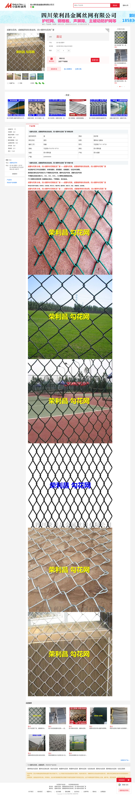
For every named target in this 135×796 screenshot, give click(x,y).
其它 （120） (12, 151)
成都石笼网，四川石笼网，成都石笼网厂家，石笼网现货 (43, 118)
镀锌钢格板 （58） (13, 140)
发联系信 (54, 69)
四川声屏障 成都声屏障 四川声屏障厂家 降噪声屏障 (21, 118)
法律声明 (85, 792)
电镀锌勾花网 (63, 769)
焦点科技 (70, 794)
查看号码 (95, 60)
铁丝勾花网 (54, 769)
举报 (21, 83)
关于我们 (30, 792)
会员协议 (76, 792)
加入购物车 (68, 69)
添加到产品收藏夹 (12, 182)
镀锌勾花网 (82, 769)
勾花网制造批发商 (73, 784)
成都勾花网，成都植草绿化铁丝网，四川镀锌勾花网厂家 (70, 786)
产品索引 (9, 180)
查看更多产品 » (125, 760)
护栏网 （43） (12, 146)
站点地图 (58, 792)
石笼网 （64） (12, 132)
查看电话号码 (13, 163)
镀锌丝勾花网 (100, 769)
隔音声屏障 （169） (13, 135)
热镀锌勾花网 (73, 769)
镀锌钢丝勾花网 (111, 769)
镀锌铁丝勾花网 (32, 769)
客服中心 (49, 792)
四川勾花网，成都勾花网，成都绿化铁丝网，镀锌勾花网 (64, 118)
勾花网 (54, 24)
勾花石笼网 (121, 769)
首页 (43, 24)
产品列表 (48, 24)
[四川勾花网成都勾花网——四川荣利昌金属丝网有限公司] (121, 55)
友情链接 (103, 792)
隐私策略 (67, 792)
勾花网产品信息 (61, 784)
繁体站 (94, 792)
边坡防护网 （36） (13, 143)
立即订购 (78, 69)
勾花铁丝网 (91, 769)
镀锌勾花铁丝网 (44, 769)
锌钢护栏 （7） (12, 129)
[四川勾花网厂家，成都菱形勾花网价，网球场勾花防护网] (121, 37)
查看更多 (14, 174)
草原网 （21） (12, 148)
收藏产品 (11, 83)
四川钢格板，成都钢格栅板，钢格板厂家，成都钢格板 (84, 118)
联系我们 (40, 792)
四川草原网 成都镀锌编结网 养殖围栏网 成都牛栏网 (103, 118)
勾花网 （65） (12, 137)
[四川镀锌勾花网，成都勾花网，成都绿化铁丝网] (121, 73)
